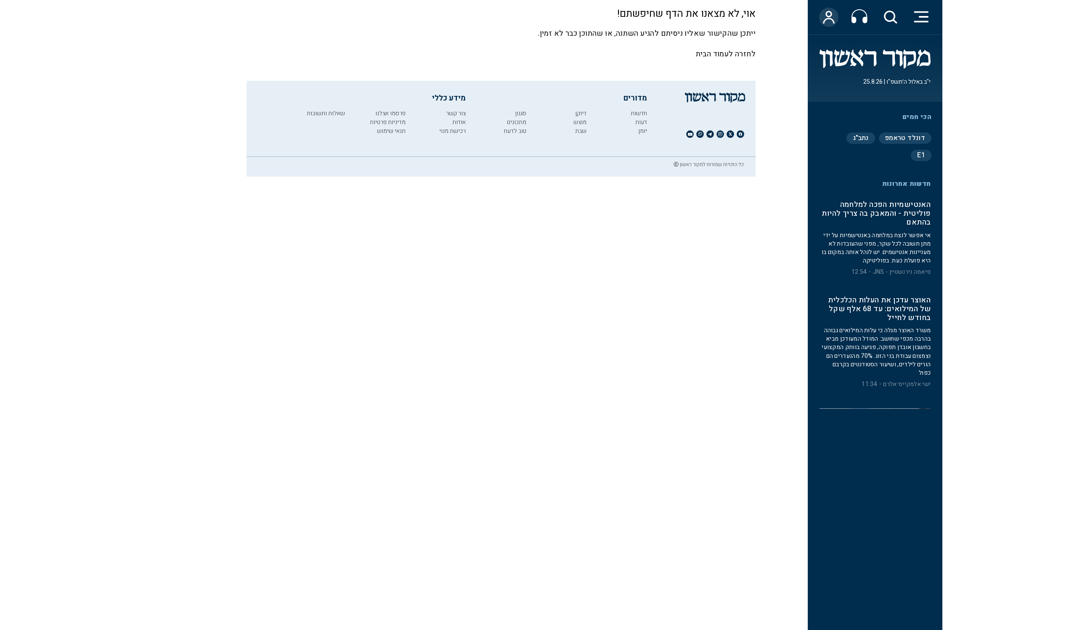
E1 (921, 155)
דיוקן (580, 113)
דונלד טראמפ (905, 138)
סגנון (520, 113)
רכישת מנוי (452, 131)
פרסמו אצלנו (390, 113)
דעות (641, 122)
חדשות (639, 113)
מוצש (579, 122)
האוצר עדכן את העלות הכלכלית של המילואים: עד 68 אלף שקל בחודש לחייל (879, 309)
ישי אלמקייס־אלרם (907, 384)
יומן (642, 131)
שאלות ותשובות (326, 113)
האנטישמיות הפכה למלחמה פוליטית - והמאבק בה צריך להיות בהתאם (876, 214)
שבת (580, 131)
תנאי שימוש (391, 131)
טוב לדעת (515, 131)
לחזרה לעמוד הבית (726, 54)
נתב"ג (861, 138)
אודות (459, 122)
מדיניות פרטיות (388, 122)
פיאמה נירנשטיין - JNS (902, 272)
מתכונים (516, 122)
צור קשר (456, 113)
